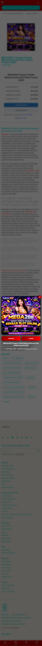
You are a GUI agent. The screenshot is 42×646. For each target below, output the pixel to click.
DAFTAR (11, 338)
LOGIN (31, 338)
